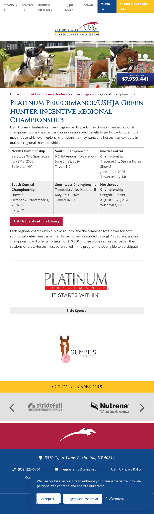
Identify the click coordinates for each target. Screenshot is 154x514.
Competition (31, 94)
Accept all (48, 499)
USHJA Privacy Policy (126, 469)
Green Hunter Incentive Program (69, 94)
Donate (88, 5)
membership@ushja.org (78, 469)
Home (14, 94)
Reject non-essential (82, 499)
